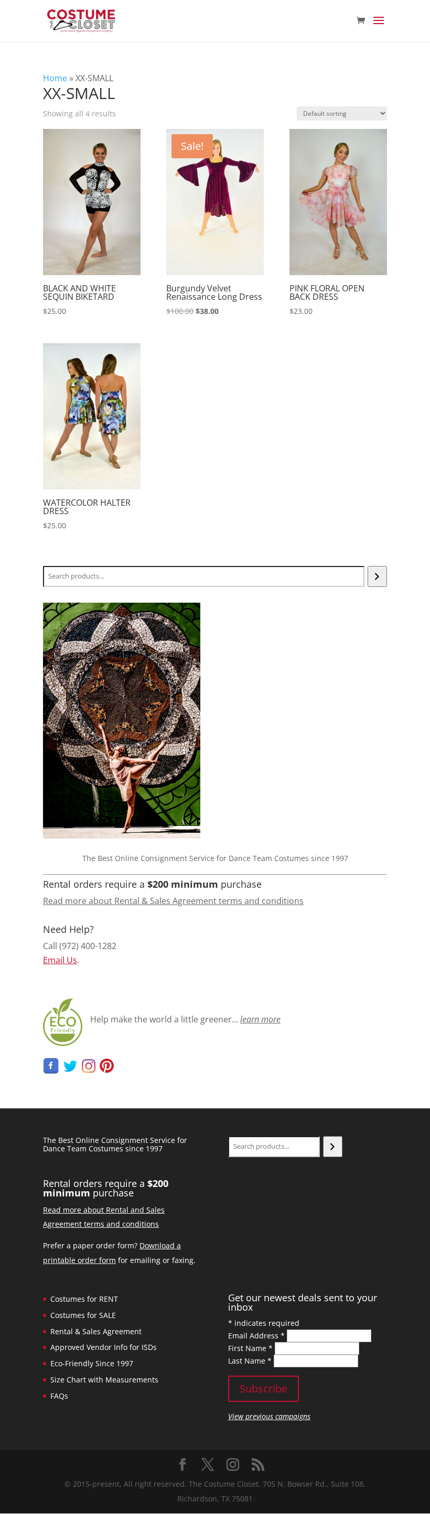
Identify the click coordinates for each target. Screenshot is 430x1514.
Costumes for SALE (83, 1315)
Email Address (256, 1336)
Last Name (250, 1361)
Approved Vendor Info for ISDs (103, 1347)
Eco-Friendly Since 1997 (91, 1363)
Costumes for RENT (84, 1299)
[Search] (377, 576)
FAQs (59, 1396)
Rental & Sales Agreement (96, 1331)
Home (55, 78)
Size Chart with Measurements (104, 1380)
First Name (250, 1348)
